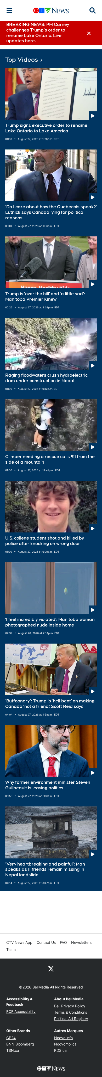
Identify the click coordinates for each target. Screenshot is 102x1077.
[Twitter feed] (51, 968)
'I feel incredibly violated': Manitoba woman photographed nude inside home (50, 622)
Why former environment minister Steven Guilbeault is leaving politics (47, 785)
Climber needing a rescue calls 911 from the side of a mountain (50, 459)
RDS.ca (60, 1050)
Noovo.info (63, 1037)
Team (11, 949)
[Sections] (9, 10)
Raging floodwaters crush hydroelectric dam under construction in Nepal (46, 378)
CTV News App (19, 942)
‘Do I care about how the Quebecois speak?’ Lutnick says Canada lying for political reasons (51, 212)
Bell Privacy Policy (69, 1006)
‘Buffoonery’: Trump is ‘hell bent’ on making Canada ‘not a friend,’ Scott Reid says (49, 703)
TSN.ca (12, 1050)
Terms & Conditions (70, 1012)
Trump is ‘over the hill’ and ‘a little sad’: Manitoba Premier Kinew (45, 296)
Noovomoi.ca (65, 1044)
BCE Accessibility (21, 1011)
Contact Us (46, 942)
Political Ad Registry (71, 1018)
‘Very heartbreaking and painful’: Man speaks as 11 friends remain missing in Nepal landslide (45, 870)
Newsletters (81, 942)
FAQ (63, 942)
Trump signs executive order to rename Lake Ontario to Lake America (46, 128)
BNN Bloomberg (20, 1044)
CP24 (11, 1037)
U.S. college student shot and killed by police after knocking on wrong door (44, 541)
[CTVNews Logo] (51, 10)
